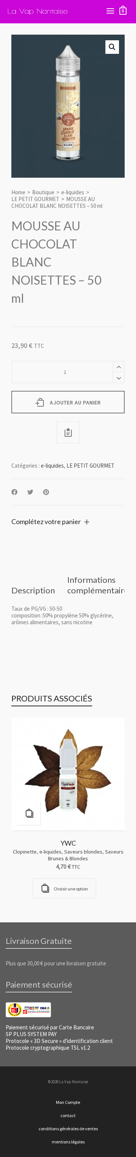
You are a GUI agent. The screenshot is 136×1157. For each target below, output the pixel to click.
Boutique (43, 192)
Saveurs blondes (83, 851)
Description (33, 590)
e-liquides (72, 192)
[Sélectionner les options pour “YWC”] (28, 813)
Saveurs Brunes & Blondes (86, 855)
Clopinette (25, 851)
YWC (68, 843)
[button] (112, 47)
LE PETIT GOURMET (35, 199)
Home (18, 192)
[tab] (33, 590)
